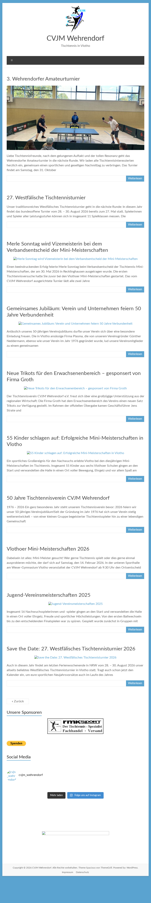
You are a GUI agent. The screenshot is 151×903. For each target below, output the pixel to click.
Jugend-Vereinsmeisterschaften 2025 (48, 595)
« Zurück (18, 701)
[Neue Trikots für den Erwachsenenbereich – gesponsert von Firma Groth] (75, 388)
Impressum (67, 872)
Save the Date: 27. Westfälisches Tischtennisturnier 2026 (71, 648)
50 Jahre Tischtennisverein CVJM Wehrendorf (58, 498)
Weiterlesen (135, 178)
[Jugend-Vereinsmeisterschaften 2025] (75, 603)
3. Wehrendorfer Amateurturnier (43, 78)
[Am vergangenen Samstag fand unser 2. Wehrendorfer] (41, 785)
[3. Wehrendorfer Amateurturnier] (75, 87)
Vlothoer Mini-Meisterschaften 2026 (48, 549)
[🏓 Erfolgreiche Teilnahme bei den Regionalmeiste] (41, 789)
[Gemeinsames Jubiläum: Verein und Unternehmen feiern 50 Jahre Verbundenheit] (75, 323)
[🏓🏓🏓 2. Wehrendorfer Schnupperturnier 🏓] (110, 785)
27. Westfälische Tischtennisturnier (46, 197)
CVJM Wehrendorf (75, 38)
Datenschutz (82, 872)
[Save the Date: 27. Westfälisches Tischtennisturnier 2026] (75, 657)
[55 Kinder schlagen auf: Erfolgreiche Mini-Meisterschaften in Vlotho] (75, 453)
